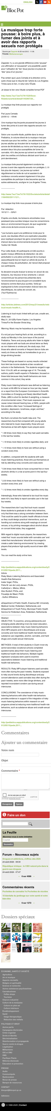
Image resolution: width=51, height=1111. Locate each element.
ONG (4, 1055)
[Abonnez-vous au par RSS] (49, 3)
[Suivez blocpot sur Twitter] (37, 3)
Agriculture (7, 974)
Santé (4, 1014)
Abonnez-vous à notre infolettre (17, 836)
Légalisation (7, 1046)
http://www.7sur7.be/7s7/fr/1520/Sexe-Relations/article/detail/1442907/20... (18, 97)
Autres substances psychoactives (16, 988)
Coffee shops (9, 994)
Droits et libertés (9, 1035)
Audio (5, 1071)
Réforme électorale (10, 1061)
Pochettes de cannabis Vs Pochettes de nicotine (25, 891)
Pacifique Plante (9, 1058)
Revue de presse (9, 1079)
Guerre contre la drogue (12, 1044)
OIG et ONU (7, 1052)
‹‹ (19, 876)
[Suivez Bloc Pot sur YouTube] (45, 3)
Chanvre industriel (10, 999)
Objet (4, 760)
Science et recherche (11, 985)
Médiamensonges (16, 54)
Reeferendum (8, 1077)
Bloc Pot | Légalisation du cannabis (12, 8)
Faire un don (16, 815)
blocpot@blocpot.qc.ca (11, 1090)
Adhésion (5, 1095)
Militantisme (7, 1049)
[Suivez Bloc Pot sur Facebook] (41, 3)
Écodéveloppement (10, 1011)
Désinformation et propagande (15, 1041)
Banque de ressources (12, 1082)
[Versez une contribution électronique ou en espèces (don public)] (4, 815)
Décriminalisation (9, 1038)
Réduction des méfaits (13, 1019)
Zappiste (14, 51)
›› (34, 876)
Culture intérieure (11, 1008)
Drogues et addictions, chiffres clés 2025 (21, 858)
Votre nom (7, 750)
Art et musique (8, 977)
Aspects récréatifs (10, 980)
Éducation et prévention (12, 1063)
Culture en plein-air (12, 1005)
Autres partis (8, 1027)
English (28, 2)
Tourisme (8, 997)
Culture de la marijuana (12, 1002)
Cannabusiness (9, 991)
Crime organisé (9, 1032)
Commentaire (10, 771)
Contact (23, 1105)
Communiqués (8, 1074)
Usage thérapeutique (13, 1016)
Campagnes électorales (12, 1030)
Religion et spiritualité (11, 983)
